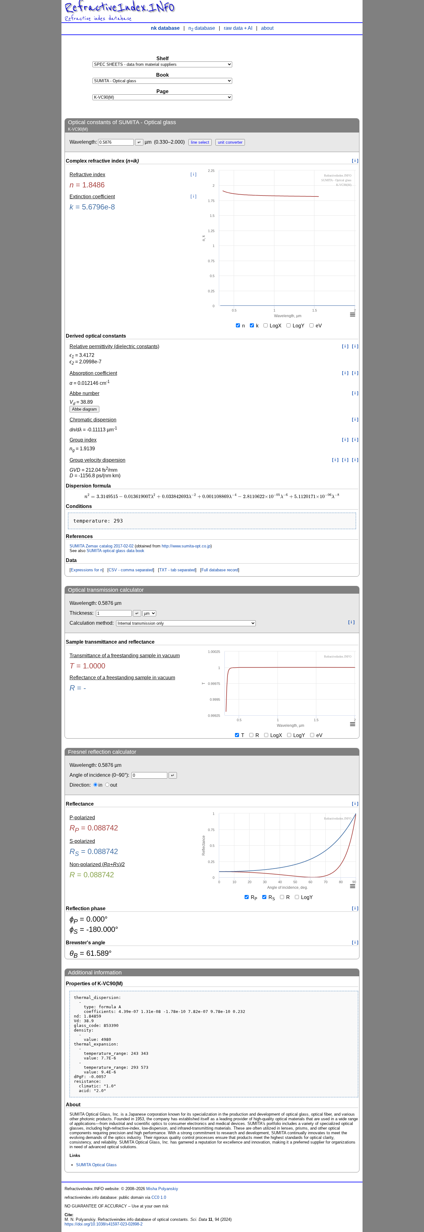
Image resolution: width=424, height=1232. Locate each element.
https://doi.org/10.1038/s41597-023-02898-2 (103, 1224)
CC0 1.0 (158, 1197)
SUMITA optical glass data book (115, 550)
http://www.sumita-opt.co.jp (186, 546)
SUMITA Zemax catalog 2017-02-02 (101, 546)
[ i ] (355, 160)
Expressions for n (86, 570)
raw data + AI (238, 28)
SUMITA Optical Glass (96, 1164)
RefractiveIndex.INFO (119, 7)
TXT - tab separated (177, 570)
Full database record (219, 570)
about (267, 28)
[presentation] (212, 496)
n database (201, 28)
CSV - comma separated (131, 570)
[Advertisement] (312, 76)
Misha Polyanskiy (162, 1188)
